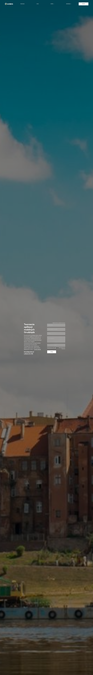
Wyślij (51, 351)
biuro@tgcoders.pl (29, 351)
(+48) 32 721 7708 (28, 353)
